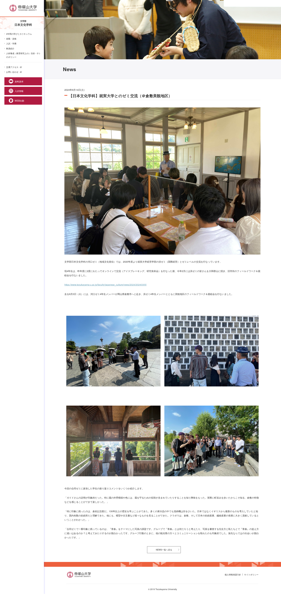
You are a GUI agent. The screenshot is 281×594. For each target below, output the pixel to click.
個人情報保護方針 (233, 574)
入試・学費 (11, 43)
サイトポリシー (251, 574)
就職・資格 (11, 38)
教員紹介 (10, 48)
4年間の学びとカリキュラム (19, 33)
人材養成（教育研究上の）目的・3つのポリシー (23, 55)
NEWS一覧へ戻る (164, 549)
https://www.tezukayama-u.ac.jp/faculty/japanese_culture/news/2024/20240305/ (105, 284)
